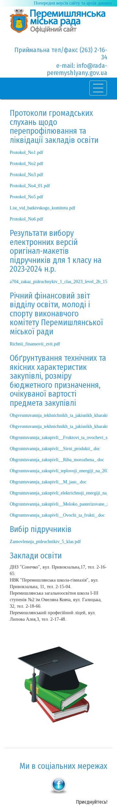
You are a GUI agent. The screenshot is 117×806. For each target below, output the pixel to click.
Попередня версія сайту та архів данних (73, 3)
